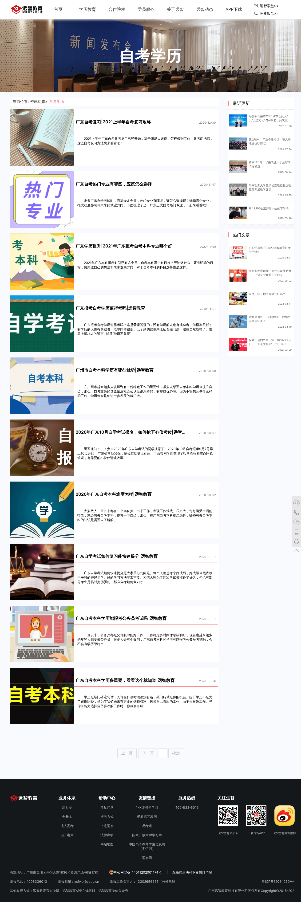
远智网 (147, 858)
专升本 (67, 817)
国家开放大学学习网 (147, 835)
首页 (58, 9)
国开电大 (67, 835)
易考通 (147, 826)
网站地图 (107, 844)
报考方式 (107, 817)
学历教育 (87, 9)
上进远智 (107, 826)
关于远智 (175, 9)
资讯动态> (39, 101)
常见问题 (107, 807)
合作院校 (116, 9)
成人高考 (67, 826)
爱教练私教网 (147, 817)
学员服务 (146, 9)
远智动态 (204, 9)
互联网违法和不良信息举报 (192, 872)
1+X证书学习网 (147, 807)
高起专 (67, 807)
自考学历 (56, 101)
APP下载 (234, 9)
